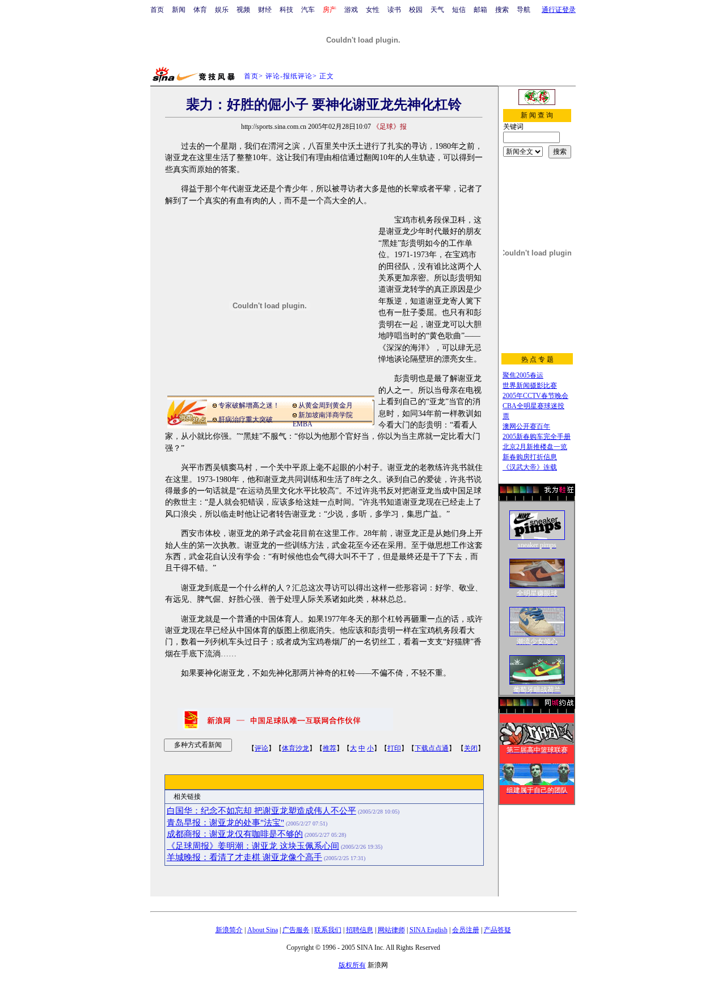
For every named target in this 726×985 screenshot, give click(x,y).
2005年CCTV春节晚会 (535, 396)
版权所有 (352, 965)
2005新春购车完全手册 (537, 437)
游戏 (351, 10)
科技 (286, 10)
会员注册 (465, 930)
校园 (416, 10)
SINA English (429, 930)
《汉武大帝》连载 (530, 467)
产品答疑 (497, 930)
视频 (243, 10)
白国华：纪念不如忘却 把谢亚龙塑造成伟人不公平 (261, 810)
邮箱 (480, 10)
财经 (265, 10)
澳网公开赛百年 (526, 426)
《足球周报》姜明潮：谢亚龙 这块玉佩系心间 (253, 845)
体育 (200, 10)
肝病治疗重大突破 (245, 420)
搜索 (502, 10)
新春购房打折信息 (530, 457)
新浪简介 (229, 930)
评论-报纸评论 (289, 76)
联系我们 (327, 930)
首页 (157, 10)
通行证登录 (559, 10)
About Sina (262, 930)
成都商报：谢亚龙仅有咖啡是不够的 (235, 834)
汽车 (308, 10)
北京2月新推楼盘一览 (535, 447)
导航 (523, 10)
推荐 (329, 748)
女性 (372, 10)
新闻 (178, 10)
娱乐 (222, 10)
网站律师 (391, 930)
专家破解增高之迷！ (249, 405)
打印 (394, 748)
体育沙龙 (295, 748)
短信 (459, 10)
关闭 (471, 748)
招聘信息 (359, 930)
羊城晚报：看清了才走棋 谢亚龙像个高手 (244, 857)
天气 (437, 10)
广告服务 (296, 930)
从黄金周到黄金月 (325, 405)
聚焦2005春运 (523, 375)
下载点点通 (432, 748)
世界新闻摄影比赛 (530, 385)
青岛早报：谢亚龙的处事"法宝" (225, 822)
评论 (261, 748)
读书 (394, 10)
